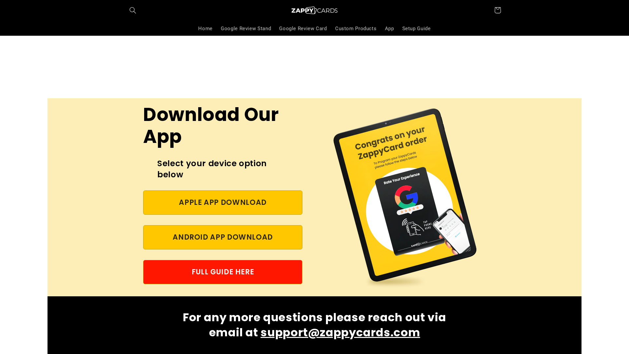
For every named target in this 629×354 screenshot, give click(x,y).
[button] (133, 10)
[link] (222, 202)
